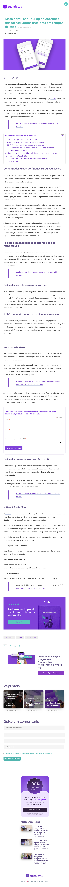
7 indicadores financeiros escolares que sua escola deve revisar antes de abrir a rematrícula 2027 (41, 859)
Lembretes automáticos (18, 150)
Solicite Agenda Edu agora (51, 673)
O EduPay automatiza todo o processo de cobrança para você (32, 148)
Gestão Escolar (32, 638)
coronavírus (9, 638)
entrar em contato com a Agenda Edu (30, 588)
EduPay (8, 514)
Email (7, 420)
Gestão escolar (11, 31)
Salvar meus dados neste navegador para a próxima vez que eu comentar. (29, 753)
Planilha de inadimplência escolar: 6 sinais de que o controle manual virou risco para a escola (41, 831)
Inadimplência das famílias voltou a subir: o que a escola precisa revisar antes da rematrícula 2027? (41, 845)
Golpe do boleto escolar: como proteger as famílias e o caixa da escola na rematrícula (12, 700)
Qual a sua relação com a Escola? (15, 439)
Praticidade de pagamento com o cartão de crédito (28, 159)
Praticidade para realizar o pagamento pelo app (27, 145)
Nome (7, 430)
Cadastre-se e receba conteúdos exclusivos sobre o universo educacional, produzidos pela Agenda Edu (32, 154)
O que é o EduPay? (12, 161)
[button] (62, 136)
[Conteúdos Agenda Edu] (12, 7)
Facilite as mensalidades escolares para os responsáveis (26, 142)
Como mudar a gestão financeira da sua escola (22, 139)
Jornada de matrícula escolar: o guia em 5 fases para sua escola (54, 702)
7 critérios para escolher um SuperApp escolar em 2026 (33, 702)
